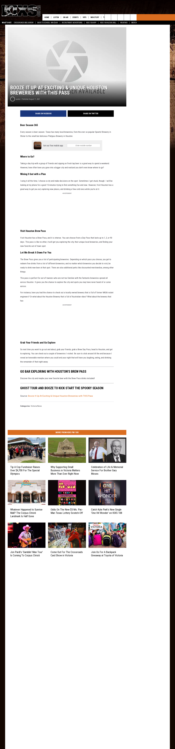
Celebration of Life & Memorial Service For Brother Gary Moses (107, 470)
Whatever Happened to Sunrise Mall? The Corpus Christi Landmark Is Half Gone (26, 513)
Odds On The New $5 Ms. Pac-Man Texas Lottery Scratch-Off (67, 511)
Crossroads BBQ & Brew (23, 23)
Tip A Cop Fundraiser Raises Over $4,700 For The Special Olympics (25, 470)
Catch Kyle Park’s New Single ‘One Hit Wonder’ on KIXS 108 (106, 511)
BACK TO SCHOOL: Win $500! (47, 23)
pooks (18, 99)
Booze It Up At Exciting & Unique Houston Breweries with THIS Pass (60, 396)
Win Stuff (95, 17)
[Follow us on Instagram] (127, 17)
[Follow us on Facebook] (120, 17)
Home (46, 17)
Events (76, 17)
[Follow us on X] (133, 17)
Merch (134, 23)
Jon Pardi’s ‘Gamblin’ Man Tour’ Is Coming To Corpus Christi (26, 554)
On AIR (65, 17)
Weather (123, 23)
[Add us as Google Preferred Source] (114, 17)
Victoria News (36, 406)
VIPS (84, 17)
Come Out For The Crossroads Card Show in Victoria (67, 554)
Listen (56, 17)
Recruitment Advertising (72, 23)
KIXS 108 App (91, 23)
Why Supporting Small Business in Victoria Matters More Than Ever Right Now (65, 470)
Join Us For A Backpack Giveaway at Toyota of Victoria (107, 554)
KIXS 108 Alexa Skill (108, 23)
